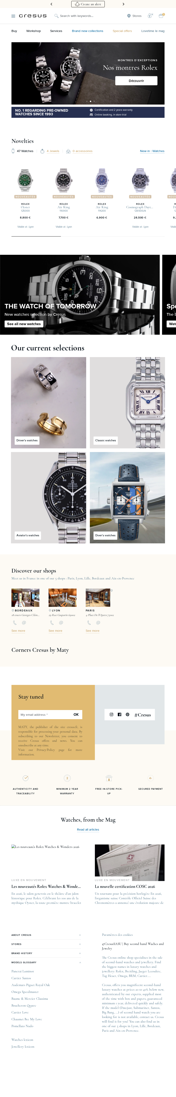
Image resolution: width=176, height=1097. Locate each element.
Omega (122, 976)
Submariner (141, 1008)
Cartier (142, 976)
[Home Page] (33, 15)
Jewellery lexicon (22, 1046)
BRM (132, 976)
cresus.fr (72, 727)
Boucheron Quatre (23, 1005)
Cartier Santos (21, 978)
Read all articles (88, 829)
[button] (87, 101)
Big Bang (108, 1012)
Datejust (126, 1008)
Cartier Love (20, 1012)
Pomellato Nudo (22, 1026)
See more (18, 630)
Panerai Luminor (22, 971)
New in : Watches (152, 151)
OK (76, 714)
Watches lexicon (22, 1040)
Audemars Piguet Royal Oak (30, 985)
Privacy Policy (46, 750)
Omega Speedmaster (25, 992)
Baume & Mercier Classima (29, 999)
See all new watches (24, 324)
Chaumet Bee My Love (26, 1019)
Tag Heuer (109, 976)
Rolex (120, 971)
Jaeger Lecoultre (149, 971)
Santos (155, 1008)
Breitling (131, 971)
